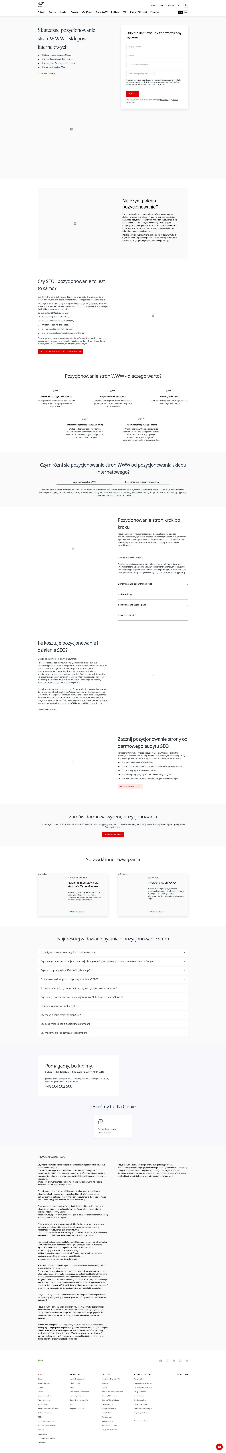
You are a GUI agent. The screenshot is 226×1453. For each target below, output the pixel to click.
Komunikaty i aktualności (79, 1400)
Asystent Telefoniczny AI (111, 1379)
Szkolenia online (140, 1400)
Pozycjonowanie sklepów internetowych (142, 482)
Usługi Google (139, 1396)
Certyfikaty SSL (107, 1404)
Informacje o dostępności (47, 1421)
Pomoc (160, 5)
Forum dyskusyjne (76, 1396)
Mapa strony (42, 1434)
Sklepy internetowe (109, 1408)
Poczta (152, 5)
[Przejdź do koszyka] (186, 5)
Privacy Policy (164, 100)
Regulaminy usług (44, 1383)
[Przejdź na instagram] (187, 1360)
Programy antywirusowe (143, 1383)
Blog (71, 1404)
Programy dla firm (140, 1413)
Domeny (105, 1383)
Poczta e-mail (107, 1417)
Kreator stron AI (107, 1421)
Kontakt (40, 1392)
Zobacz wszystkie (140, 1421)
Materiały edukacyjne (77, 1379)
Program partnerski (77, 1408)
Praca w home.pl (44, 1400)
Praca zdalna (138, 1379)
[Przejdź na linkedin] (167, 1360)
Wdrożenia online (140, 1404)
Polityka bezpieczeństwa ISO (48, 1408)
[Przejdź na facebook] (180, 1360)
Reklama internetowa (109, 1425)
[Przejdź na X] (160, 1360)
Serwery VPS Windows (110, 1400)
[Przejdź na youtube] (173, 1360)
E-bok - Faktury (75, 1383)
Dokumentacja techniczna (79, 1392)
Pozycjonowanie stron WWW (84, 482)
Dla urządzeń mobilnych (143, 1387)
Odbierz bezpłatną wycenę (47, 710)
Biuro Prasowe (43, 1404)
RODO (40, 1417)
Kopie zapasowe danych (143, 1408)
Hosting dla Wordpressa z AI (112, 1392)
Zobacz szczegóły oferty (46, 74)
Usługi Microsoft (140, 1392)
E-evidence (42, 1442)
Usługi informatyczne (109, 1430)
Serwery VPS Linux (109, 1396)
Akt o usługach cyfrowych (47, 1425)
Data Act (41, 1430)
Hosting (104, 1387)
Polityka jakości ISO (45, 1413)
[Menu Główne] (43, 5)
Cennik (40, 1379)
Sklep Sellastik (107, 1413)
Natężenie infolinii (44, 1396)
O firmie (41, 1387)
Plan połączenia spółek (46, 1438)
